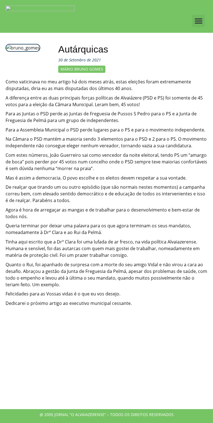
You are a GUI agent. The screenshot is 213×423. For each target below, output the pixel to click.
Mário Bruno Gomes (81, 69)
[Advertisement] (106, 362)
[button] (198, 21)
